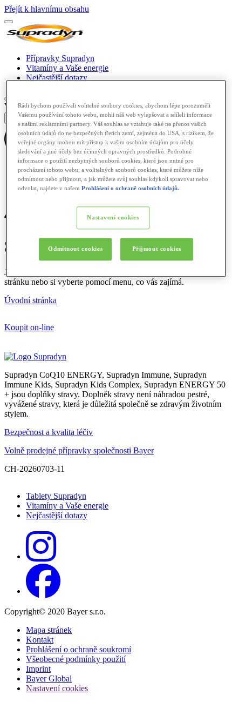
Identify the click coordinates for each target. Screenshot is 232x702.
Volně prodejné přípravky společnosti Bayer (79, 450)
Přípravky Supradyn (60, 58)
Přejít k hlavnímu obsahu (46, 9)
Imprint (38, 668)
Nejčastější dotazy (56, 77)
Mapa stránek (49, 629)
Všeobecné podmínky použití (76, 659)
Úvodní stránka (30, 300)
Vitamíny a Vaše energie (67, 67)
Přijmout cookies (156, 249)
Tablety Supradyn (56, 495)
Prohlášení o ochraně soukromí (78, 649)
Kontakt (39, 639)
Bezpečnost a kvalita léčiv (48, 432)
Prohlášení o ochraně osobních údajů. (130, 188)
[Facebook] (43, 591)
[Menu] (8, 21)
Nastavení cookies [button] (57, 688)
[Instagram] (41, 556)
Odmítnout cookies (75, 249)
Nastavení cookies (113, 218)
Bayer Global (49, 678)
